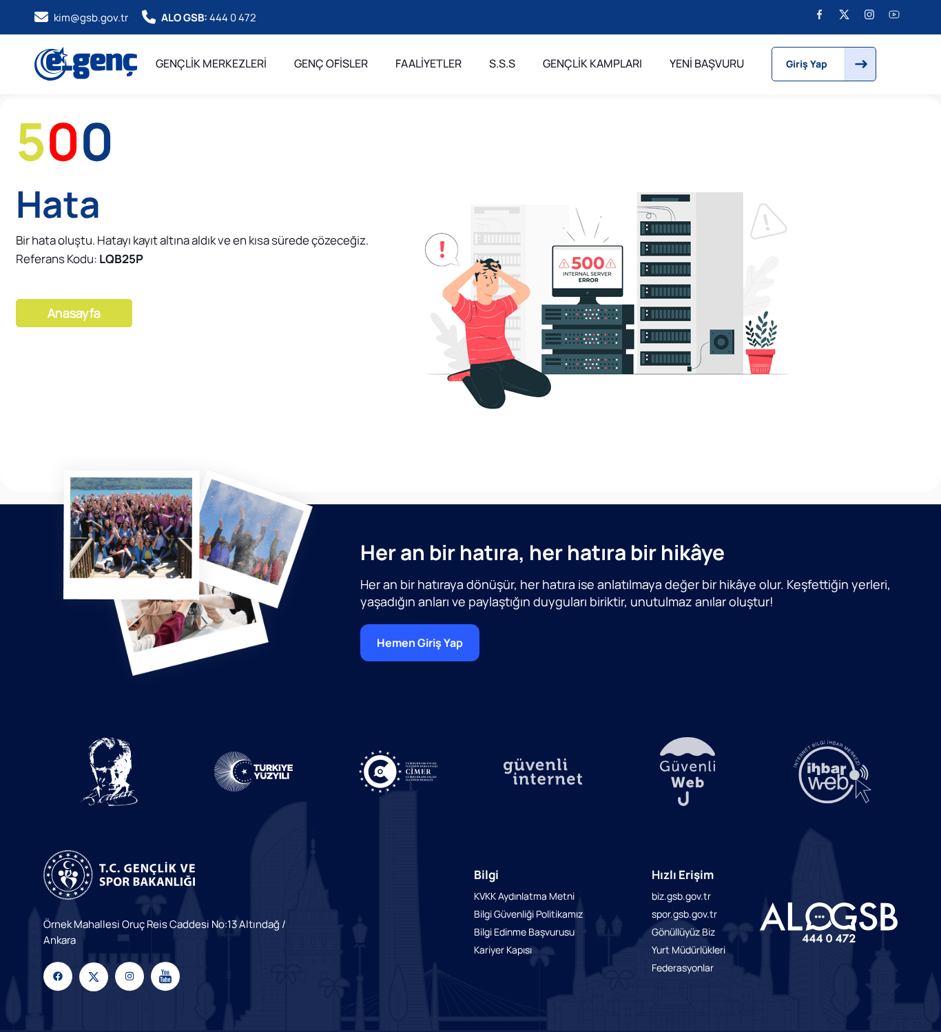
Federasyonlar (683, 967)
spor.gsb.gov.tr (684, 913)
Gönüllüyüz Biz (683, 931)
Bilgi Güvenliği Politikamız (528, 913)
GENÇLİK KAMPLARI (592, 63)
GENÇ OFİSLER (331, 63)
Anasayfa (74, 313)
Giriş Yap (806, 63)
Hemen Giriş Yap (420, 642)
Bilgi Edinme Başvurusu (524, 931)
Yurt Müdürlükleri (688, 949)
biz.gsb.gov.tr (681, 895)
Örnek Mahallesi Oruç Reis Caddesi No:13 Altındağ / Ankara (164, 932)
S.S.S (502, 63)
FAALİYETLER (428, 63)
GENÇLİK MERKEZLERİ (211, 63)
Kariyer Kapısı (503, 949)
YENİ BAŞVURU (707, 63)
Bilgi (486, 875)
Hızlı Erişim (683, 875)
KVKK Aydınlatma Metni (524, 895)
